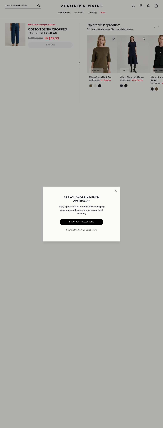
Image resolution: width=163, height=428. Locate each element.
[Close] (115, 190)
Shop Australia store (81, 222)
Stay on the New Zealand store (81, 230)
